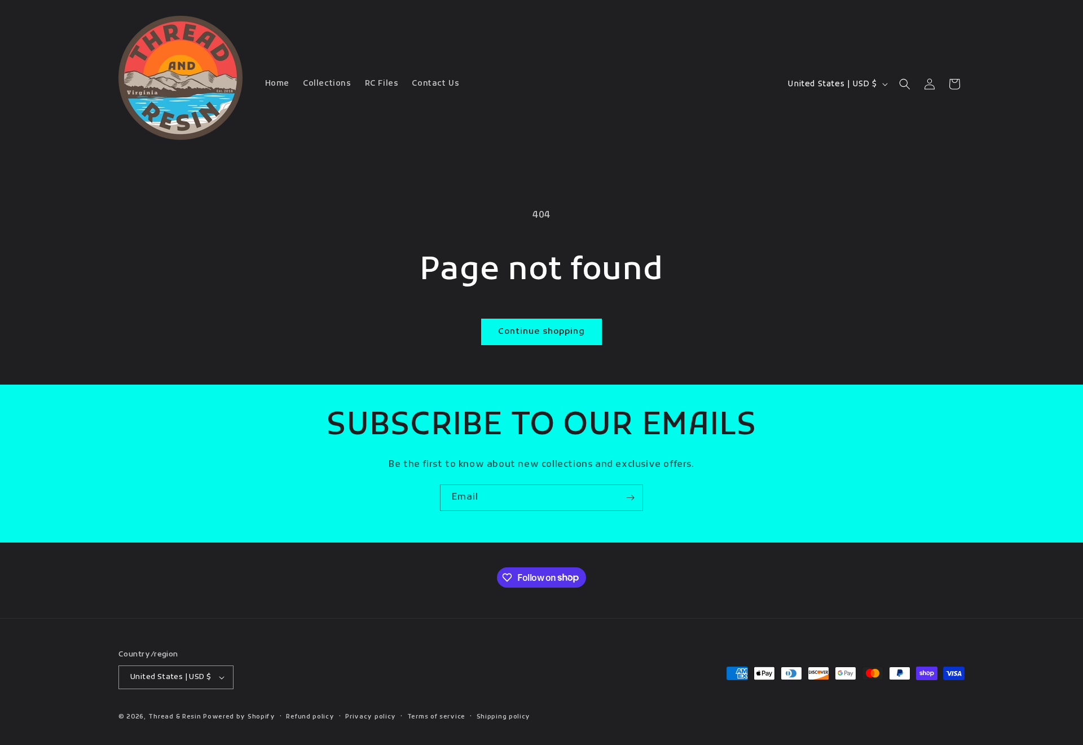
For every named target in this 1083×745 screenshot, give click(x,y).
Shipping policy (504, 717)
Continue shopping (541, 331)
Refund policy (310, 717)
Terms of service (436, 717)
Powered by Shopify (239, 717)
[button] (904, 84)
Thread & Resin (174, 717)
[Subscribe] (630, 497)
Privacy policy (370, 717)
